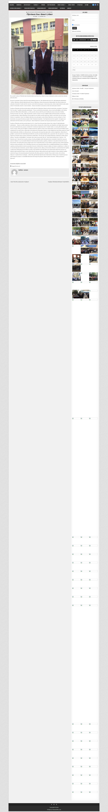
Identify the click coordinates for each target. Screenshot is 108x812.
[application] (85, 39)
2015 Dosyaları (31, 12)
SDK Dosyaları (27, 5)
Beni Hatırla (76, 25)
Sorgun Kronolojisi (41, 8)
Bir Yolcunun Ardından (78, 98)
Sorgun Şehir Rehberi (52, 8)
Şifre (73, 20)
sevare (35, 16)
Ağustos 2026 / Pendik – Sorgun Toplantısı (83, 88)
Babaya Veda (75, 96)
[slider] (95, 39)
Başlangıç (12, 5)
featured (18, 166)
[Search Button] (98, 5)
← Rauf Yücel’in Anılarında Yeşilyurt (19, 181)
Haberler (69, 8)
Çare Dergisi (75, 91)
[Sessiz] (91, 40)
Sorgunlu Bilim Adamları (15, 8)
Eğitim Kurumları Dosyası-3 (40, 12)
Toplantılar (79, 5)
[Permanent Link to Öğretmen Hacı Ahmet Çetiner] (39, 56)
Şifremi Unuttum (76, 31)
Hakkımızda (19, 5)
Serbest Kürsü (71, 5)
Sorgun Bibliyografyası (29, 8)
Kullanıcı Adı (75, 15)
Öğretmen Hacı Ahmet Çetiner (40, 14)
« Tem (73, 69)
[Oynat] (74, 40)
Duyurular (62, 8)
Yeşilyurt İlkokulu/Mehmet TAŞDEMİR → (59, 181)
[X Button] (93, 5)
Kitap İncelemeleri (51, 5)
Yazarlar (36, 5)
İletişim (86, 5)
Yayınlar (43, 5)
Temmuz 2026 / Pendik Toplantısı (80, 93)
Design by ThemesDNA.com (54, 809)
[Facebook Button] (95, 5)
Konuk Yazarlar (61, 5)
